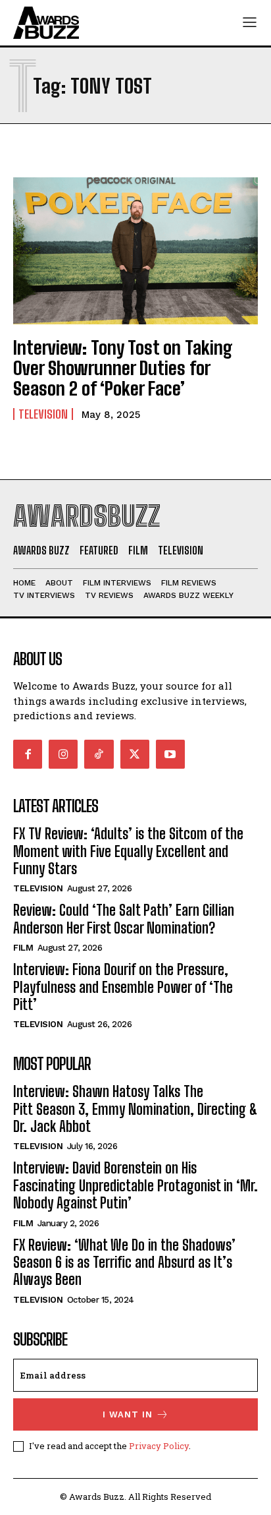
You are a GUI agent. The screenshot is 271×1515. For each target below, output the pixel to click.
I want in (128, 1414)
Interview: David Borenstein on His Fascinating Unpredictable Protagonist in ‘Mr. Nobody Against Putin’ (135, 1185)
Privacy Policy (159, 1446)
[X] (134, 754)
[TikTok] (98, 754)
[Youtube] (170, 754)
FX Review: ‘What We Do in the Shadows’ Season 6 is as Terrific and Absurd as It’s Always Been (124, 1262)
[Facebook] (27, 754)
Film (23, 948)
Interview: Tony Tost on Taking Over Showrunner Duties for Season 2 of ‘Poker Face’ (123, 368)
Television (43, 414)
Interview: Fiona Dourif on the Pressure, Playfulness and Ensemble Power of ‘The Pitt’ (123, 987)
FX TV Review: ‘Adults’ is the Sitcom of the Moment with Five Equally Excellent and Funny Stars (128, 851)
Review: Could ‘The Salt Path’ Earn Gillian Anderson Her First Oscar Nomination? (123, 918)
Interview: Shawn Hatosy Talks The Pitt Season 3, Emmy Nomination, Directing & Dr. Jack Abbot (135, 1109)
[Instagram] (63, 754)
